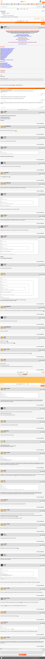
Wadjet (42, 100)
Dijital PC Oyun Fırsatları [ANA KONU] (9, 15)
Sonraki (42, 20)
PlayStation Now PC (4, 56)
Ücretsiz (22, 35)
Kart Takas (11, 59)
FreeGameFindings (23, 36)
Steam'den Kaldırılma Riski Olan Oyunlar (7, 49)
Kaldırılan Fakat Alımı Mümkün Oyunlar (6, 50)
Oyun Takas (8, 59)
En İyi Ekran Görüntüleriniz (5, 54)
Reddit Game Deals (17, 36)
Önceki (2, 383)
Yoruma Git (42, 93)
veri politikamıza (35, 657)
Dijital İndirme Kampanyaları (5, 13)
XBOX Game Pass (3, 57)
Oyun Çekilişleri (3, 59)
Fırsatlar (23, 34)
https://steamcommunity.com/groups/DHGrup (22, 39)
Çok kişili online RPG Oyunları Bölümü (7, 66)
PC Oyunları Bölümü (4, 63)
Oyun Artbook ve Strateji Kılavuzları (6, 52)
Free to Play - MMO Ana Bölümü (6, 65)
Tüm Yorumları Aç (38, 88)
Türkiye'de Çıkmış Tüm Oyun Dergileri (6, 51)
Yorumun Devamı (3, 100)
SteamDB (26, 34)
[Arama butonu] (44, 7)
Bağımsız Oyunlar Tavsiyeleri (5, 53)
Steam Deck (3, 58)
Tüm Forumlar (2, 11)
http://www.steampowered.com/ (5, 117)
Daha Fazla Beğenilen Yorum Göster (22, 109)
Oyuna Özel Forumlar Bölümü (5, 64)
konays (41, 94)
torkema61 (41, 107)
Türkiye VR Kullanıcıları (4, 55)
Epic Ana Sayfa (18, 35)
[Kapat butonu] (25, 655)
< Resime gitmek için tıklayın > (22, 37)
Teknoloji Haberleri (2, 2)
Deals (30, 36)
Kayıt (43, 2)
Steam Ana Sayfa (19, 34)
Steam (3, 14)
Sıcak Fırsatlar (3, 12)
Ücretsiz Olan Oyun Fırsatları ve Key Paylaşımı (8, 48)
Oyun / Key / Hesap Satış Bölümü (6, 67)
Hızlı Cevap (42, 385)
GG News (27, 36)
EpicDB (28, 35)
